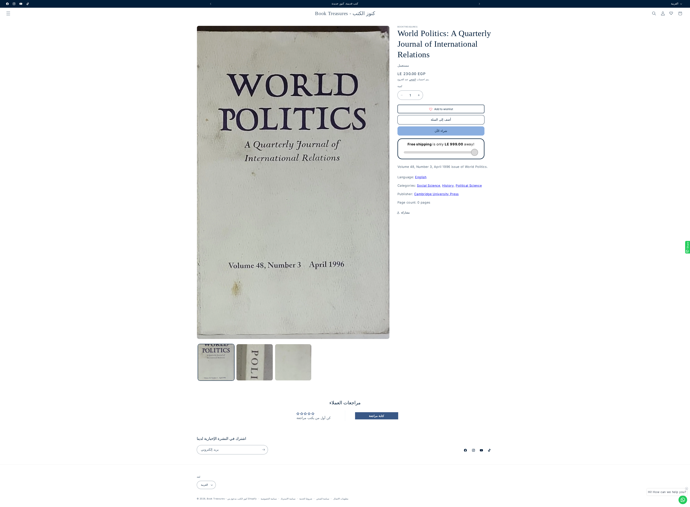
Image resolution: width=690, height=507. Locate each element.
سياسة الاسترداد (288, 498)
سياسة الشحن (322, 498)
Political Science (469, 185)
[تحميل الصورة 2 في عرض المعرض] (254, 362)
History (448, 185)
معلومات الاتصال (340, 498)
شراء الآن (441, 131)
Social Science (428, 185)
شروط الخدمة (305, 498)
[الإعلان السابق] (211, 4)
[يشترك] (263, 449)
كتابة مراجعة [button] (376, 416)
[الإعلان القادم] (479, 4)
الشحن (412, 79)
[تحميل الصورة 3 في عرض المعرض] (293, 362)
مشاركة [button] (405, 212)
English (421, 177)
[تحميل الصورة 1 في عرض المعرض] (216, 362)
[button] (8, 13)
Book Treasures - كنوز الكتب (227, 498)
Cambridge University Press (436, 194)
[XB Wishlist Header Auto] (671, 13)
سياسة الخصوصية (269, 498)
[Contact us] (682, 500)
